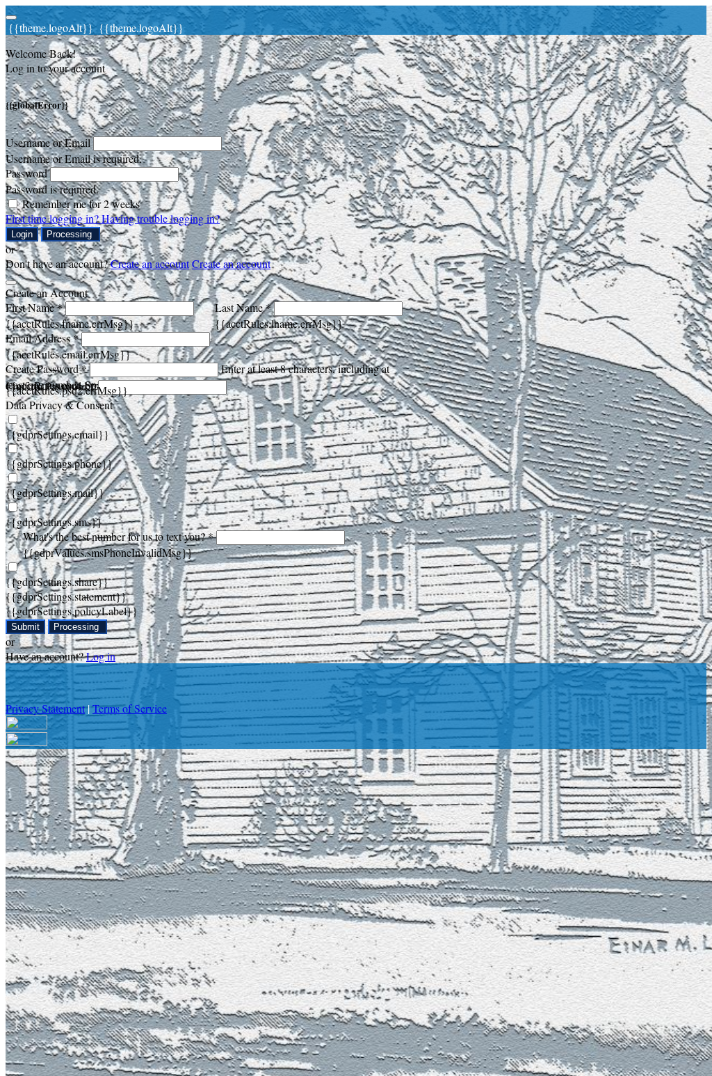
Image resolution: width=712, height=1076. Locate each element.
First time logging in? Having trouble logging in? (113, 218)
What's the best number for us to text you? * (118, 536)
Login (22, 234)
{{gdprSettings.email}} (57, 434)
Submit (25, 627)
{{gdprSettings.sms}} (54, 521)
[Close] (11, 282)
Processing (71, 234)
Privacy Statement (45, 708)
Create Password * (46, 368)
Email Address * (42, 338)
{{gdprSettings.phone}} (59, 463)
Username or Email (48, 142)
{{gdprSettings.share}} (57, 581)
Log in (100, 656)
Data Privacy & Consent (59, 404)
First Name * (34, 307)
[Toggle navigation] (11, 17)
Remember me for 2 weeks (81, 203)
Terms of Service (129, 708)
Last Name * (243, 307)
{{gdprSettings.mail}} (55, 492)
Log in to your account (55, 68)
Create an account (150, 263)
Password (26, 173)
